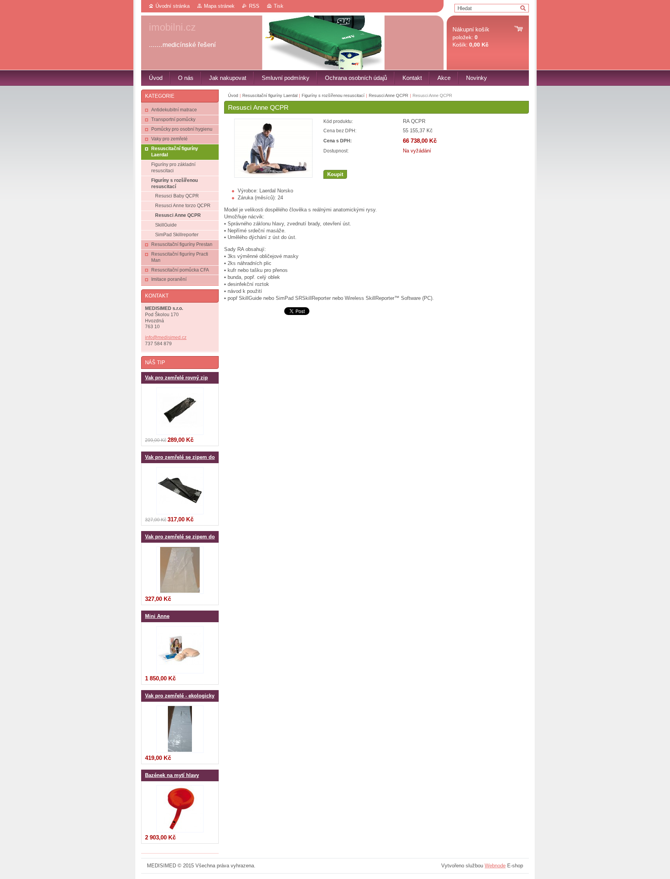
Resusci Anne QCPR (388, 95)
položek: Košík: (470, 37)
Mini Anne (157, 616)
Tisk (278, 6)
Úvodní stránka (172, 6)
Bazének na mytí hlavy (172, 775)
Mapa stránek (219, 6)
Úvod (233, 95)
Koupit (335, 174)
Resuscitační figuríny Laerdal (269, 95)
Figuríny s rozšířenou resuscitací (333, 95)
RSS (254, 6)
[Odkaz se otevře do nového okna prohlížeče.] (273, 176)
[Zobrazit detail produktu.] (180, 411)
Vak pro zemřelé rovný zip (176, 378)
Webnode (495, 866)
